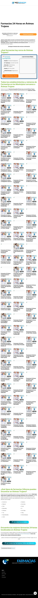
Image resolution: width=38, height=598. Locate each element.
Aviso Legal (4, 573)
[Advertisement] (19, 13)
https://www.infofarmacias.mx (24, 533)
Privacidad (4, 577)
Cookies (3, 575)
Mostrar (13, 548)
